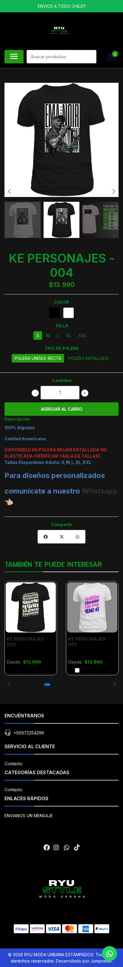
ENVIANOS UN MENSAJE (28, 815)
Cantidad (61, 380)
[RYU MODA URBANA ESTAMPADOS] (59, 30)
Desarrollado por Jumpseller (84, 960)
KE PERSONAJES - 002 (27, 641)
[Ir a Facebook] (47, 847)
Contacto (13, 763)
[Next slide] (114, 191)
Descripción (17, 418)
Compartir (61, 524)
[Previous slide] (9, 191)
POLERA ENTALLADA (88, 358)
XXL (83, 335)
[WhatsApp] (66, 847)
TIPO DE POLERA (61, 348)
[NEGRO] (54, 313)
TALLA (61, 325)
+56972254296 (28, 732)
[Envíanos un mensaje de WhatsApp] (109, 953)
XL (68, 335)
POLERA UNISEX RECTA (38, 358)
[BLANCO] (68, 313)
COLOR (61, 302)
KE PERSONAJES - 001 (88, 641)
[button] (8, 684)
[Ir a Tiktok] (76, 847)
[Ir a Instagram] (56, 847)
